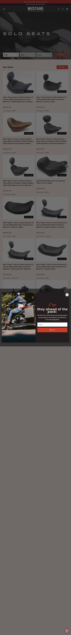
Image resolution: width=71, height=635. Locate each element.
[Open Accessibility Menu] (67, 631)
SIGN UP (52, 330)
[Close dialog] (67, 294)
